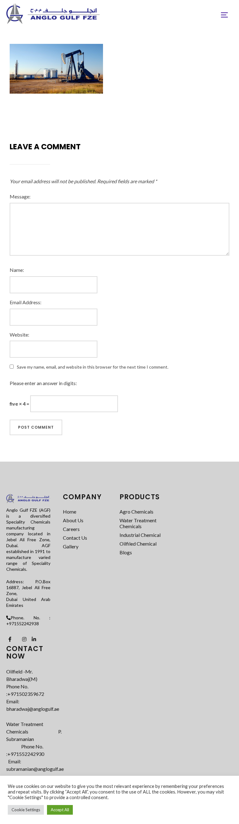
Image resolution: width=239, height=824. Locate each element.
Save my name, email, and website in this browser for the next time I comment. (92, 367)
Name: (17, 270)
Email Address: (25, 302)
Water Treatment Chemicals (138, 523)
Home (69, 511)
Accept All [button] (60, 809)
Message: (20, 196)
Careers (71, 529)
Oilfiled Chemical (138, 544)
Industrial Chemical (140, 535)
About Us (73, 520)
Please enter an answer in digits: (43, 383)
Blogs (126, 552)
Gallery (70, 546)
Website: (19, 335)
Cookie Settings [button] (26, 809)
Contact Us (75, 538)
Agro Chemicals (136, 511)
